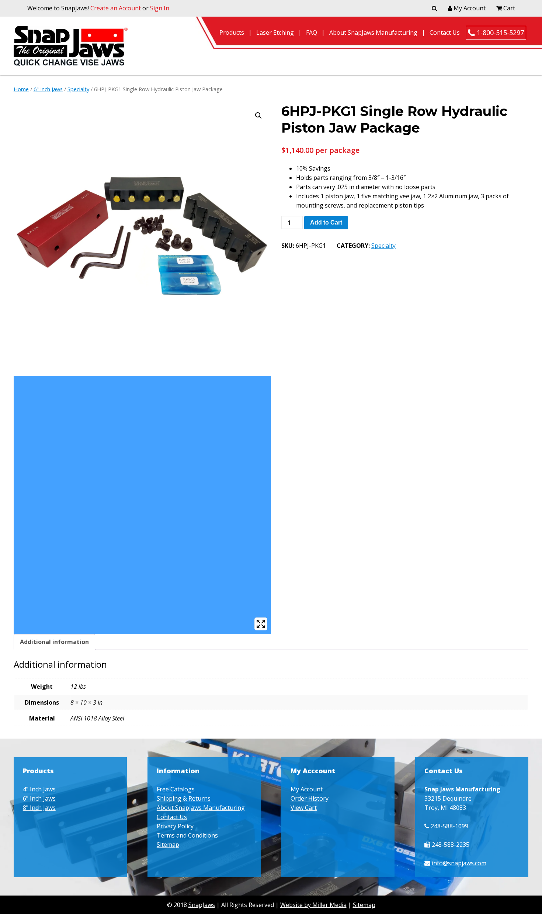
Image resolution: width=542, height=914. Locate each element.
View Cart (304, 808)
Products (231, 32)
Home (21, 89)
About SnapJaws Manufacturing (373, 32)
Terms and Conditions (187, 835)
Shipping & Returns (184, 798)
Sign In (159, 8)
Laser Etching (275, 32)
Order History (310, 798)
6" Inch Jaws (48, 89)
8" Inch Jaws (39, 808)
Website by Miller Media (313, 905)
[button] (258, 115)
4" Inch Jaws (39, 789)
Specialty (78, 89)
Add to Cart (326, 222)
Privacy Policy (175, 826)
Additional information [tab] (54, 642)
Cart (508, 8)
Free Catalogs (176, 789)
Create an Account (115, 8)
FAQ (311, 32)
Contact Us (445, 32)
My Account (469, 8)
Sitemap (168, 845)
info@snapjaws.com (459, 863)
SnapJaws (201, 905)
